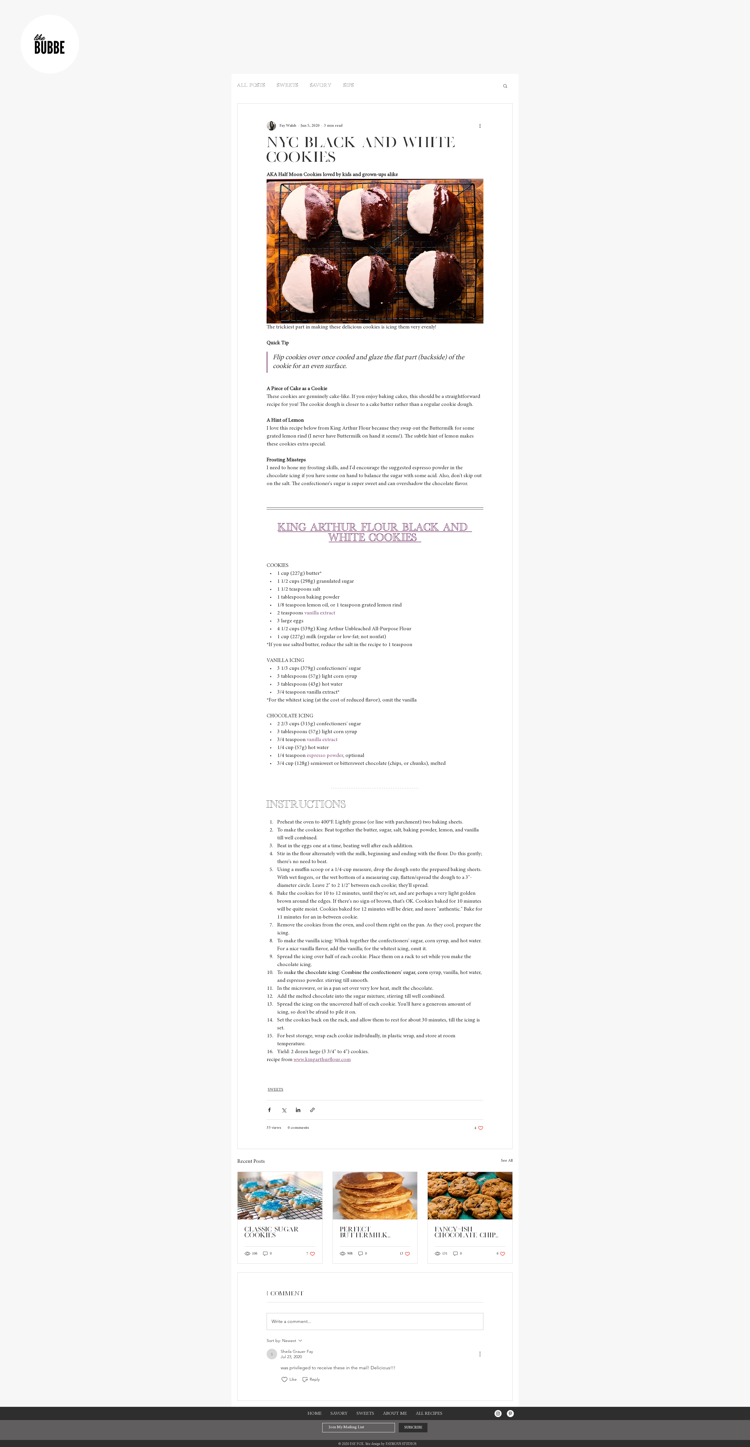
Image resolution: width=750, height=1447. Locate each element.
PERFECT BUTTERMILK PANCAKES (364, 1232)
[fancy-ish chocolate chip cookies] (470, 1195)
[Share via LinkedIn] (298, 1110)
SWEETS (288, 86)
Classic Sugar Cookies (272, 1232)
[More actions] (479, 125)
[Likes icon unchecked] (284, 1379)
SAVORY (321, 86)
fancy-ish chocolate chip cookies (465, 1232)
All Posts (251, 86)
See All (507, 1161)
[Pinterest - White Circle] (510, 1413)
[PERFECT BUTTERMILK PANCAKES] (375, 1195)
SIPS (349, 86)
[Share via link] (312, 1110)
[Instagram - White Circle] (498, 1413)
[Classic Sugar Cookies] (280, 1195)
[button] (505, 85)
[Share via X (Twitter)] (284, 1110)
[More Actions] (479, 1354)
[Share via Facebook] (269, 1110)
